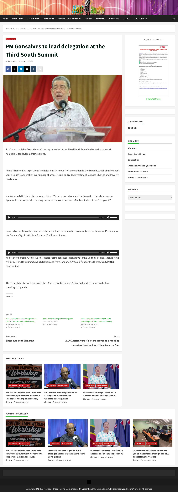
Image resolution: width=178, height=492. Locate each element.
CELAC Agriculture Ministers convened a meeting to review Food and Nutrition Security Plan (92, 340)
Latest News (33, 18)
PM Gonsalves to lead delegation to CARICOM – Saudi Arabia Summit (21, 320)
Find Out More (153, 98)
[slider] (114, 217)
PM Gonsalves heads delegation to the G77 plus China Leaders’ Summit (96, 320)
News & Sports (24, 385)
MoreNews (132, 488)
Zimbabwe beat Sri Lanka (20, 338)
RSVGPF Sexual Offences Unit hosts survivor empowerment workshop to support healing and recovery (23, 395)
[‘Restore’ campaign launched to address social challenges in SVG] (101, 376)
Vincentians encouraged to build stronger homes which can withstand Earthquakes (60, 395)
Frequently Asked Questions (142, 165)
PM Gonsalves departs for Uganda (58, 318)
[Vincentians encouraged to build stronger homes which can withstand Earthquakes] (62, 376)
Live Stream (17, 18)
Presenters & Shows (68, 18)
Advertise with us (136, 154)
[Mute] (108, 217)
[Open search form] (174, 18)
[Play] (9, 217)
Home (5, 18)
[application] (62, 217)
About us (132, 148)
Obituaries (49, 18)
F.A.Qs (127, 18)
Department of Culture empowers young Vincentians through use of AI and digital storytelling (151, 453)
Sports (88, 18)
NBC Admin (12, 61)
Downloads (114, 18)
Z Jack (10, 402)
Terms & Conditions (138, 177)
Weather (100, 18)
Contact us (139, 18)
